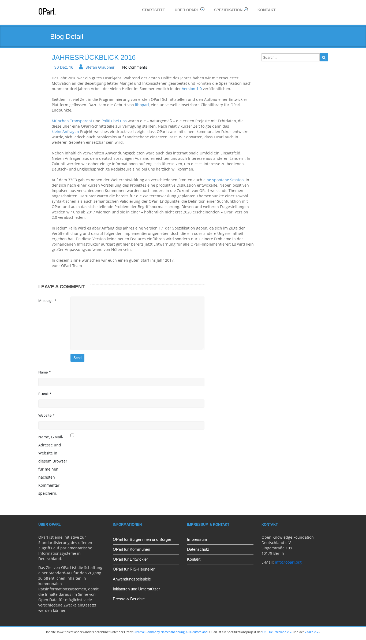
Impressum (197, 539)
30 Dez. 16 (63, 67)
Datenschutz (198, 549)
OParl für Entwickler (130, 559)
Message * (47, 300)
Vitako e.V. (312, 632)
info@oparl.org (288, 562)
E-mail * (44, 394)
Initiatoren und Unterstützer (136, 589)
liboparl (142, 104)
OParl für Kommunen (131, 549)
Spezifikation (228, 10)
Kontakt (266, 10)
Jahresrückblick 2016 (94, 57)
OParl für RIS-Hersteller (134, 569)
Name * (44, 372)
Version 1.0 (192, 88)
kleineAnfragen (65, 131)
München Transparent (72, 120)
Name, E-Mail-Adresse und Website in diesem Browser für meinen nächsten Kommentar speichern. (52, 465)
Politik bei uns (114, 120)
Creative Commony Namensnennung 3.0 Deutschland (170, 632)
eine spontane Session (223, 179)
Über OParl (187, 10)
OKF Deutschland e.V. (277, 632)
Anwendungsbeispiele (132, 579)
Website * (46, 415)
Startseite (153, 10)
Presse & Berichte (129, 599)
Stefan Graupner (99, 67)
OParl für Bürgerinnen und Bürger (142, 539)
